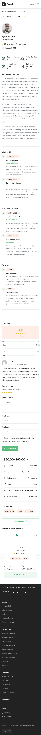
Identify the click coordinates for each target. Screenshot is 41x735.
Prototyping (29, 511)
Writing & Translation (9, 657)
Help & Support (7, 677)
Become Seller (7, 606)
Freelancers (11, 11)
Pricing (4, 614)
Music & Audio (7, 641)
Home (4, 11)
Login (32, 4)
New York (33, 466)
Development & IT (8, 637)
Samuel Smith (20, 547)
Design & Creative (8, 633)
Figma (26, 558)
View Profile (19, 575)
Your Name (6, 416)
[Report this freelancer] (24, 16)
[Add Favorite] (36, 535)
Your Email (5, 427)
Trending (5, 661)
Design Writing (10, 511)
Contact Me (19, 521)
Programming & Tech (9, 645)
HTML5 (20, 511)
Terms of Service (8, 622)
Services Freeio (7, 618)
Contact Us (6, 685)
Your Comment (7, 397)
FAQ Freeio (5, 681)
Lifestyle (5, 665)
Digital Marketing (8, 649)
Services (5, 689)
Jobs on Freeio (7, 610)
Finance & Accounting (10, 653)
